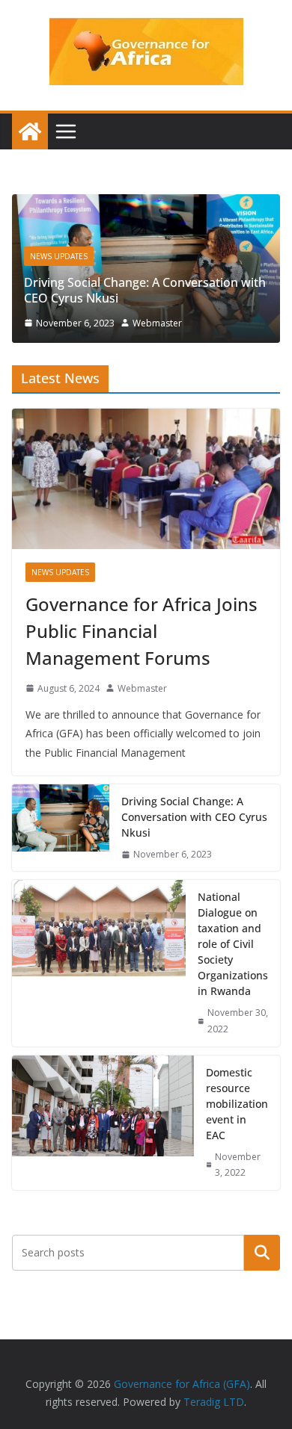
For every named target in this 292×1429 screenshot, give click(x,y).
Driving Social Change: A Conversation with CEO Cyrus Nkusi (145, 290)
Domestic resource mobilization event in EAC (237, 1103)
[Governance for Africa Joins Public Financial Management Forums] (146, 479)
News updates (59, 256)
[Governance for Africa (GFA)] (30, 131)
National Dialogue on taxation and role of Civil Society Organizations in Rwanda (233, 944)
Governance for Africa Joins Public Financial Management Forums (141, 631)
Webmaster (157, 323)
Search (262, 1252)
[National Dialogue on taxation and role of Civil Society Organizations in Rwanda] (99, 963)
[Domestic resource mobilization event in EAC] (103, 1123)
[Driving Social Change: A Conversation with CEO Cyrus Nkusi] (146, 204)
